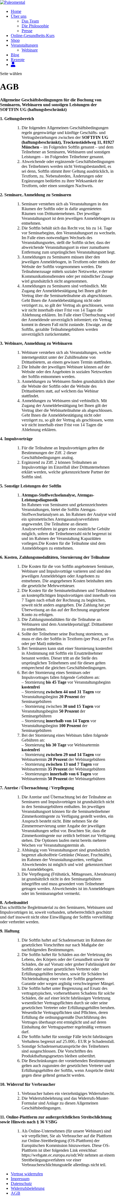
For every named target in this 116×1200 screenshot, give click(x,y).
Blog (15, 55)
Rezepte (18, 59)
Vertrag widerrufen (27, 1174)
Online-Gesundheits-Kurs (32, 35)
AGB (15, 1193)
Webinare (30, 50)
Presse (27, 30)
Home (16, 11)
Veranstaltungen (24, 45)
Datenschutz (21, 1183)
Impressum (20, 1178)
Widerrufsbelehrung (28, 1188)
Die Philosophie (35, 26)
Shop (15, 40)
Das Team (30, 21)
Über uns (18, 16)
